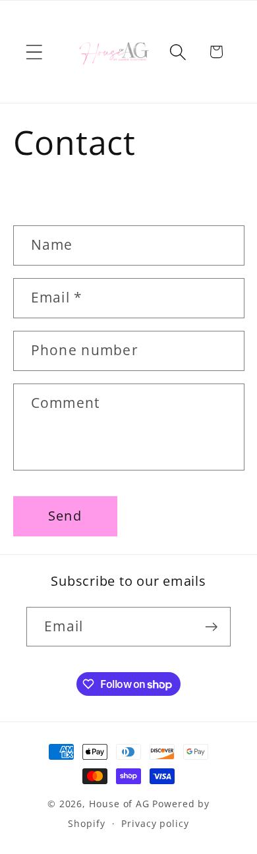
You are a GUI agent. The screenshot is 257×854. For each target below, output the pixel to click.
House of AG (119, 803)
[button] (34, 52)
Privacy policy (155, 823)
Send (65, 516)
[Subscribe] (211, 627)
